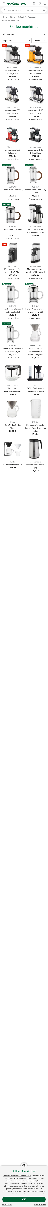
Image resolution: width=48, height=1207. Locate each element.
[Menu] (3, 3)
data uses (23, 1178)
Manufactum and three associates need (17, 1176)
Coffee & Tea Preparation (27, 17)
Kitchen (12, 17)
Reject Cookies (7, 1205)
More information (40, 1205)
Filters (37, 40)
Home (5, 17)
